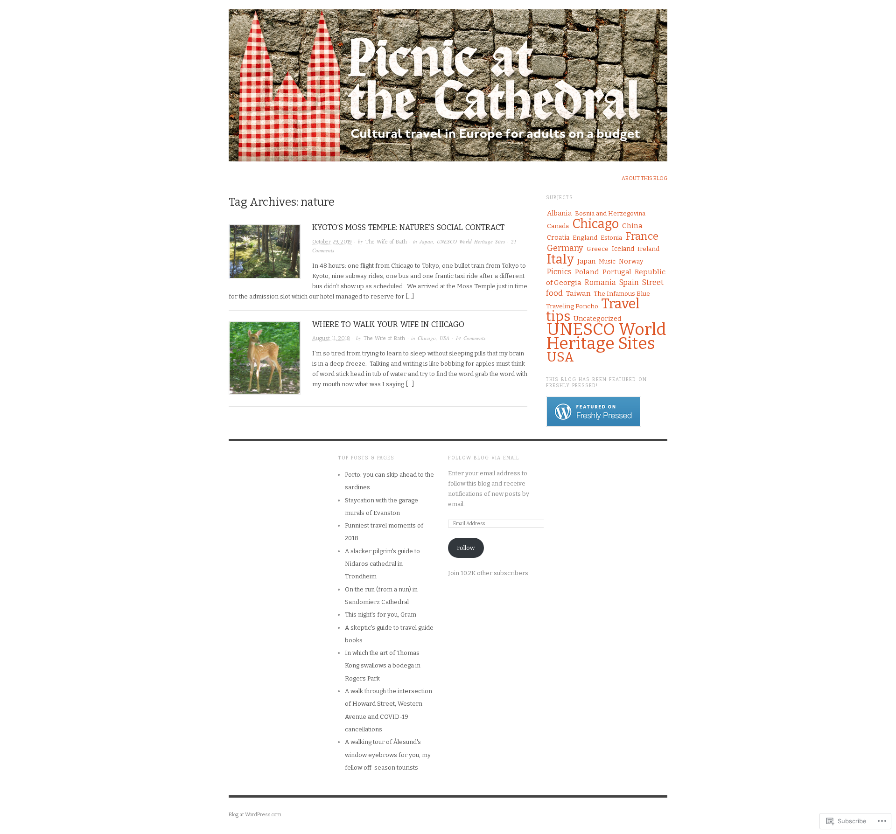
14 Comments (470, 337)
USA (444, 337)
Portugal (616, 272)
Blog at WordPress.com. (255, 815)
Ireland (648, 249)
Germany (565, 248)
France (641, 236)
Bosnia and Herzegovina (610, 213)
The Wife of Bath (386, 242)
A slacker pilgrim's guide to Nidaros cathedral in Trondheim (382, 564)
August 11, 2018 (331, 338)
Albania (559, 213)
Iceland (623, 249)
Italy (560, 259)
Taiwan (578, 293)
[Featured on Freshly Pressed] (593, 410)
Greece (598, 249)
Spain (629, 282)
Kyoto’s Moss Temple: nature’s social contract (408, 227)
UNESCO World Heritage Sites (471, 241)
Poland (587, 271)
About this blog (644, 178)
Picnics (559, 271)
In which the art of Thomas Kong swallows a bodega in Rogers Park (382, 665)
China (632, 225)
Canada (558, 226)
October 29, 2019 (332, 242)
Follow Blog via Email (483, 458)
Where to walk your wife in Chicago (388, 324)
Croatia (558, 238)
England (585, 238)
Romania (600, 282)
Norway (631, 261)
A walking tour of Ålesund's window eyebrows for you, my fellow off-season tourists (388, 754)
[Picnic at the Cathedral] (448, 79)
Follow (466, 547)
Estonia (611, 238)
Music (607, 261)
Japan (426, 241)
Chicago (427, 337)
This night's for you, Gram (380, 614)
